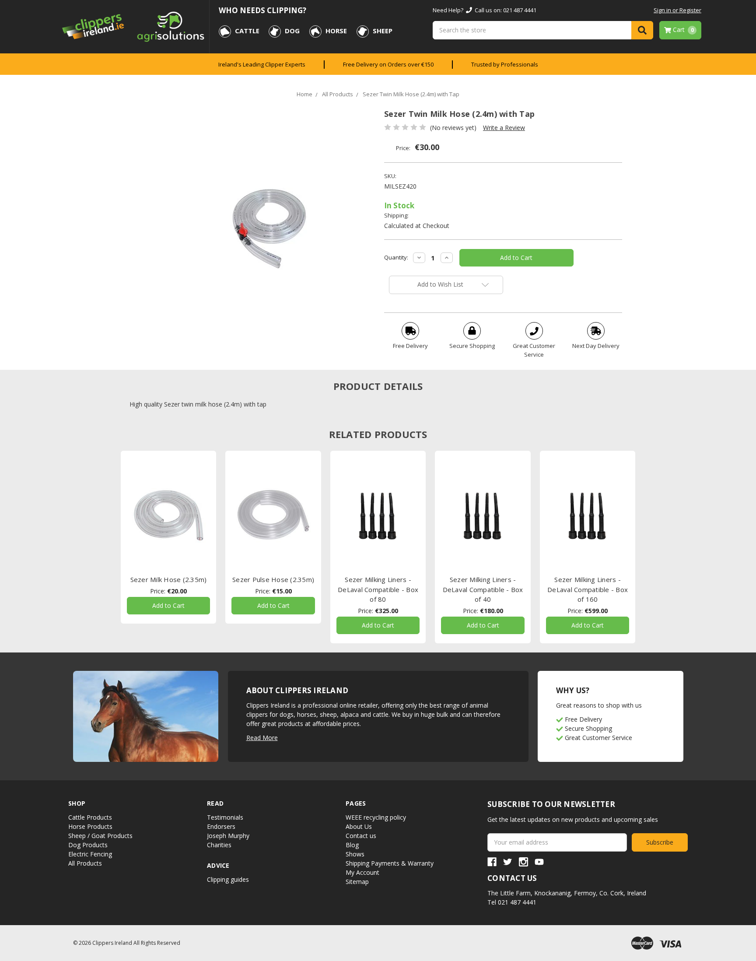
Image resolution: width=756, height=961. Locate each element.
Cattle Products (90, 817)
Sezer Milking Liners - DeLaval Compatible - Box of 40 (483, 589)
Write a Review (504, 127)
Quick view (168, 515)
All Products (337, 94)
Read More (262, 737)
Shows (355, 854)
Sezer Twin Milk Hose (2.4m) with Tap (411, 94)
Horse (336, 30)
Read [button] (215, 803)
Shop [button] (76, 803)
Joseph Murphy (228, 835)
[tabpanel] (168, 537)
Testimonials (225, 817)
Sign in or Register (677, 10)
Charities (219, 845)
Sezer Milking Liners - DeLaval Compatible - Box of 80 (378, 589)
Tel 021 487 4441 (511, 902)
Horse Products (90, 826)
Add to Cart (168, 605)
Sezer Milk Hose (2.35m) (168, 579)
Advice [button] (218, 865)
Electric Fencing (90, 854)
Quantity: (396, 257)
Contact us (361, 835)
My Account (362, 872)
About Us (359, 826)
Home (304, 94)
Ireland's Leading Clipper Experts (261, 64)
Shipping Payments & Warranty (390, 863)
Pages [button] (356, 803)
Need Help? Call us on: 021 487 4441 (484, 10)
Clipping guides (228, 879)
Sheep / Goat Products (100, 835)
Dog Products (88, 845)
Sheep (382, 30)
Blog (352, 845)
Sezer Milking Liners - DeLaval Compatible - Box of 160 (587, 589)
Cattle (247, 30)
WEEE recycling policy (376, 817)
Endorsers (221, 826)
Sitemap (357, 881)
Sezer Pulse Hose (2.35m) (273, 579)
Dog (292, 30)
